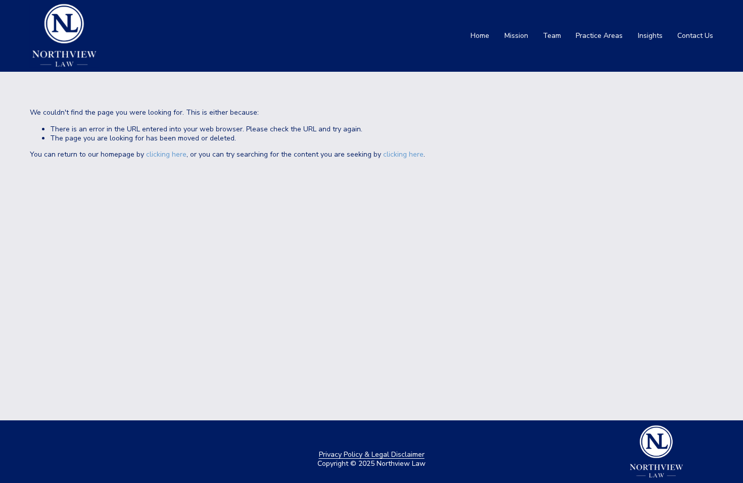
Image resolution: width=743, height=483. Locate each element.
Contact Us (695, 35)
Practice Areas (599, 35)
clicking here (166, 154)
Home (480, 35)
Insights (650, 35)
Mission (516, 35)
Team (552, 35)
